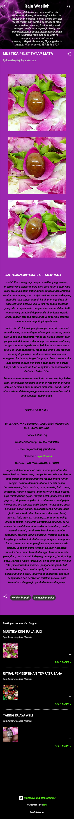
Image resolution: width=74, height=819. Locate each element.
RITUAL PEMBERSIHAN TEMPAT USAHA (32, 673)
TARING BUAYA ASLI (18, 715)
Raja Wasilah (37, 6)
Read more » (63, 662)
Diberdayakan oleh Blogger (39, 798)
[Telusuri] (69, 7)
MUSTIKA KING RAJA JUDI (22, 631)
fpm (45, 805)
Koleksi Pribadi (20, 597)
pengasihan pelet (44, 597)
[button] (69, 54)
